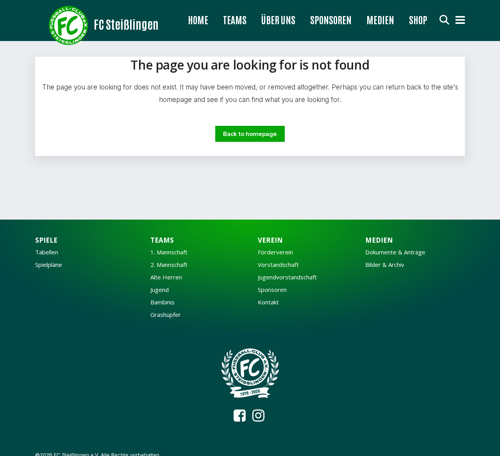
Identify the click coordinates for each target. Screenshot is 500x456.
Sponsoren (272, 290)
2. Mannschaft (169, 265)
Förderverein (275, 252)
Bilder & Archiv (384, 265)
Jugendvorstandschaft (287, 277)
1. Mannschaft (169, 252)
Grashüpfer (165, 315)
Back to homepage (250, 134)
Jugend (159, 290)
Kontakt (268, 302)
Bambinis (162, 302)
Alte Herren (166, 277)
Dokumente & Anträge (395, 252)
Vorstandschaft (278, 265)
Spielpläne (48, 265)
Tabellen (46, 252)
